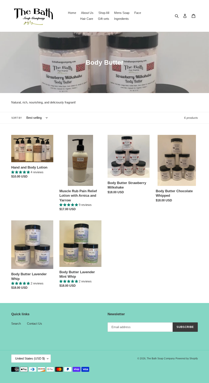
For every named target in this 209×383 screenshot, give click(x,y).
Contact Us (34, 323)
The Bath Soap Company (161, 358)
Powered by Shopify (187, 358)
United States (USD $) (30, 358)
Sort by (16, 118)
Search (16, 323)
